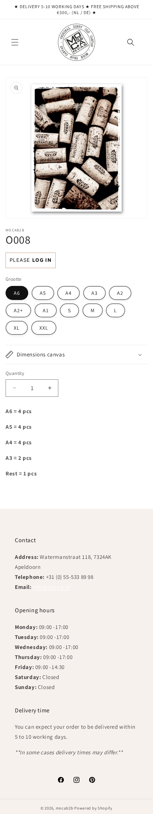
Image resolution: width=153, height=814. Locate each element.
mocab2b (65, 808)
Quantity (15, 373)
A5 (43, 293)
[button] (15, 42)
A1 (46, 310)
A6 (17, 293)
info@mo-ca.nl (51, 586)
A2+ (18, 310)
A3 (94, 293)
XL (17, 327)
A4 (68, 293)
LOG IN (42, 260)
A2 (120, 293)
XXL (43, 327)
